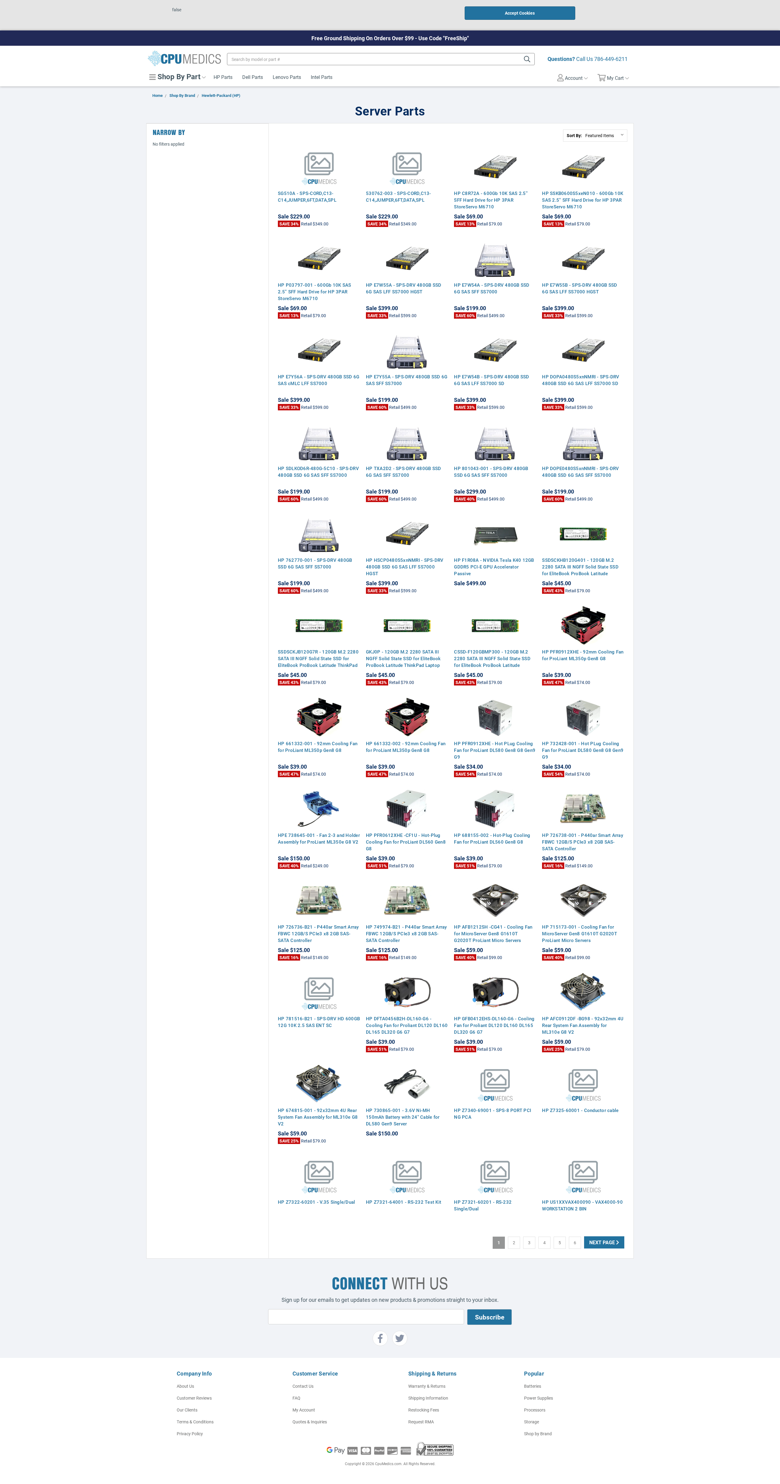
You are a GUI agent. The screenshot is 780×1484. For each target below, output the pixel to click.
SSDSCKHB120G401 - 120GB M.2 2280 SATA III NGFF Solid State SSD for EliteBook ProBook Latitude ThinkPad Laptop (580, 570)
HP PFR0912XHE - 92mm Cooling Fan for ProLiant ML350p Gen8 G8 (582, 655)
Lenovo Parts (287, 77)
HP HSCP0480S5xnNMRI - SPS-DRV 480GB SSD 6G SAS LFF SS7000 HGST (404, 566)
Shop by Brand (538, 1433)
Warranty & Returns (426, 1386)
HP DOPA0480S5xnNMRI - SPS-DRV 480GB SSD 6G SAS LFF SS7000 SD (580, 380)
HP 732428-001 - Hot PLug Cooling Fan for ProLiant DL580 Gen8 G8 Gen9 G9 (582, 750)
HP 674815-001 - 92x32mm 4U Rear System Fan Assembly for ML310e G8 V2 (318, 1117)
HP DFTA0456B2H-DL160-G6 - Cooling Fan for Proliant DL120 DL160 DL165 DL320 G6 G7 (407, 1025)
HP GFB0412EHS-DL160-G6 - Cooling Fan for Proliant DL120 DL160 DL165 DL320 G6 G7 (494, 1025)
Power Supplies (538, 1398)
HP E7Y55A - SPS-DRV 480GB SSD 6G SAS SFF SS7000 (406, 380)
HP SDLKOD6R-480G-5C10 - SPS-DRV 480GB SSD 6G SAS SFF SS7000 (318, 471)
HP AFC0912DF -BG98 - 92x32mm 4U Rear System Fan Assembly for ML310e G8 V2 (582, 1025)
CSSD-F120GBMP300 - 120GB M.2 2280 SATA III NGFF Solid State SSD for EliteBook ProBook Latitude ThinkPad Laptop (492, 662)
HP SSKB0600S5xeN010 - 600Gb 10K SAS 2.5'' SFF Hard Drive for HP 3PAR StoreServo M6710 (582, 200)
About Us (185, 1386)
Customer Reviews (194, 1398)
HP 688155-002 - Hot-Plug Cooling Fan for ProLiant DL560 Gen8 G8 (492, 838)
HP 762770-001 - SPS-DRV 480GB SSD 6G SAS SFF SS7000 (315, 563)
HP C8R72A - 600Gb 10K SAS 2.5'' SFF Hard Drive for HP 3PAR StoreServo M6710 (491, 200)
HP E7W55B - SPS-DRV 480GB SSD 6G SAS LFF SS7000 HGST (579, 288)
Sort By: (574, 135)
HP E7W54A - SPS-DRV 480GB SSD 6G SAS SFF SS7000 (491, 288)
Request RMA (421, 1422)
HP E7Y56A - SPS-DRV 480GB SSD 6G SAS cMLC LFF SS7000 (318, 380)
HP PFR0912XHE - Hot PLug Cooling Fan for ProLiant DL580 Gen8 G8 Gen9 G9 (494, 750)
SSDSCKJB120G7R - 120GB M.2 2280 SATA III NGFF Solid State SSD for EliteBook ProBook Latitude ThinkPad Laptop (318, 662)
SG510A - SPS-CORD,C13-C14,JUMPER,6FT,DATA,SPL (307, 196)
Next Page (602, 1242)
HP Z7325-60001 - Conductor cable (580, 1110)
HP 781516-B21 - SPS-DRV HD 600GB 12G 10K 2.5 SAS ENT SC (319, 1021)
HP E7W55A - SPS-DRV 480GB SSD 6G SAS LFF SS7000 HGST (403, 288)
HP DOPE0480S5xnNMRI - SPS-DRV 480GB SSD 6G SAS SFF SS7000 (580, 471)
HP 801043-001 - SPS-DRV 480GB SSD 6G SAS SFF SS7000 (491, 471)
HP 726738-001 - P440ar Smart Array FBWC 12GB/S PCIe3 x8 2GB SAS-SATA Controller (582, 842)
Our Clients (187, 1410)
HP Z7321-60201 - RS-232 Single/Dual (483, 1205)
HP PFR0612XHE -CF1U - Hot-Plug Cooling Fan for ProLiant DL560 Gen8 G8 (406, 842)
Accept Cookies (520, 13)
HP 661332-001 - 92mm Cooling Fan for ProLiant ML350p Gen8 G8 (317, 746)
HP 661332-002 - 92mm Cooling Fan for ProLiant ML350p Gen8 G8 (405, 746)
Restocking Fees (423, 1410)
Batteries (532, 1386)
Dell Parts (252, 77)
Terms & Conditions (195, 1422)
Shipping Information (428, 1398)
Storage (531, 1422)
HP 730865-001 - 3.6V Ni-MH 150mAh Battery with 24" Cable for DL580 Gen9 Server (402, 1117)
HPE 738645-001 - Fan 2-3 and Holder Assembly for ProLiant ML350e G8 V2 (319, 838)
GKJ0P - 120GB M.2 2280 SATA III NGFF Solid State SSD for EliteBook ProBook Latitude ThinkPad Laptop (403, 658)
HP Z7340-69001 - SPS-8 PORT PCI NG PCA (492, 1113)
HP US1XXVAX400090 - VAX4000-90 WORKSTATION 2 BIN (582, 1205)
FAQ (296, 1398)
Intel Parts (321, 77)
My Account (303, 1410)
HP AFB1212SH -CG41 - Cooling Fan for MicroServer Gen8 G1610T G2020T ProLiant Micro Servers (493, 933)
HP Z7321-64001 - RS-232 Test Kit (403, 1202)
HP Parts (223, 77)
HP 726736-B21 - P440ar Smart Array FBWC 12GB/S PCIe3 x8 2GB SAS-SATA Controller (318, 933)
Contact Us (303, 1386)
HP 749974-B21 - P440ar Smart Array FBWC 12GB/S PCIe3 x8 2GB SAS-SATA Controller (406, 933)
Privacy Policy (190, 1433)
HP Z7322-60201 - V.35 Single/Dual (316, 1202)
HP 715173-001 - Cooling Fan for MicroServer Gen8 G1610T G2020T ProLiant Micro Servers (579, 933)
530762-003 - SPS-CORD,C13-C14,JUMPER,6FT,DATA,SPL (398, 196)
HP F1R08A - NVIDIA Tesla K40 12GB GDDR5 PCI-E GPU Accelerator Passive (494, 566)
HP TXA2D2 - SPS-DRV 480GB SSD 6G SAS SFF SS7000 (403, 471)
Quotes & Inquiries (309, 1422)
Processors (534, 1410)
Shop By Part (178, 76)
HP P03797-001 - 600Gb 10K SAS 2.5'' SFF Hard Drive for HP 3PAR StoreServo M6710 (314, 291)
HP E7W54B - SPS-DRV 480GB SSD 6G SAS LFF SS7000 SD (491, 380)
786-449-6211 (611, 58)
